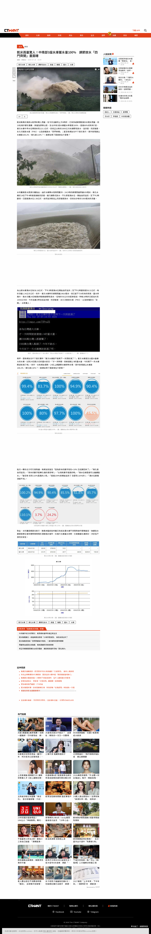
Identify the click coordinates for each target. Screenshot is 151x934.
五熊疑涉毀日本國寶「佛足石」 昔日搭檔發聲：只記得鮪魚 (30, 797)
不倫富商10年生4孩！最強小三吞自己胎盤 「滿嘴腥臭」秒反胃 (30, 840)
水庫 (71, 64)
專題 (136, 35)
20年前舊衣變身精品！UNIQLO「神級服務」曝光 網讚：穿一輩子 (30, 819)
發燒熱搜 (114, 906)
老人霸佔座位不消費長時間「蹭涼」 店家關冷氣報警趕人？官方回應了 (30, 882)
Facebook (60, 912)
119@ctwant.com (67, 700)
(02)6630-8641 (39, 700)
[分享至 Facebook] (14, 72)
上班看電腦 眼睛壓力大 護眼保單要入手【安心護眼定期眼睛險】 (30, 776)
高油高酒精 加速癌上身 (55, 838)
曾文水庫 (21, 64)
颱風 (58, 64)
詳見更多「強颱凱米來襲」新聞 (31, 628)
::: (19, 38)
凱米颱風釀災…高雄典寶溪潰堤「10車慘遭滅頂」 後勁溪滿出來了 (43, 637)
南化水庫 (31, 64)
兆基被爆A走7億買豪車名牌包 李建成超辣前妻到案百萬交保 (58, 776)
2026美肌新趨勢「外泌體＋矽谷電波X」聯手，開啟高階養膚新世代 (86, 776)
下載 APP (136, 30)
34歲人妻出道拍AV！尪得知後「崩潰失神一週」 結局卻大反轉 (86, 797)
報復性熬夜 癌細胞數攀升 (30, 691)
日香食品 (116, 112)
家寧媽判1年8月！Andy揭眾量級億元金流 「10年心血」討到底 (57, 819)
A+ (20, 116)
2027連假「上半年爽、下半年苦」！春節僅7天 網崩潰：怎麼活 (86, 882)
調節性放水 (42, 64)
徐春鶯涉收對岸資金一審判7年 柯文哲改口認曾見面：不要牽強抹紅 (30, 755)
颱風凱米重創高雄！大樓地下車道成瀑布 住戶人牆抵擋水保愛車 (45, 678)
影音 (125, 35)
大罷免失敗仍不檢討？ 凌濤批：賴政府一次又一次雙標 (58, 734)
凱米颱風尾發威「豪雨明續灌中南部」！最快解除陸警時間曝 (41, 641)
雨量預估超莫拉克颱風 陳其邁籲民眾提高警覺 (36, 645)
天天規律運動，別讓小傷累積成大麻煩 (86, 734)
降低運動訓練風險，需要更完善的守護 (30, 861)
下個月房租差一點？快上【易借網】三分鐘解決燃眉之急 (86, 861)
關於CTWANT (53, 906)
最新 (27, 35)
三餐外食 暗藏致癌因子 (55, 754)
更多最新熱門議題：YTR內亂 (32, 684)
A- (25, 116)
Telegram (94, 912)
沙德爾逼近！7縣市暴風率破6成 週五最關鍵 (86, 755)
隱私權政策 (47, 931)
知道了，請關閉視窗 (140, 926)
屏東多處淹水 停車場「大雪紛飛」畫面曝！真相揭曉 (41, 681)
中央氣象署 (125, 116)
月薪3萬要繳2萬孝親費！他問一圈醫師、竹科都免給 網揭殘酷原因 (31, 734)
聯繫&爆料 (73, 906)
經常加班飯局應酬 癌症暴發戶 (58, 796)
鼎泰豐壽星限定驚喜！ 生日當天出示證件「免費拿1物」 (86, 840)
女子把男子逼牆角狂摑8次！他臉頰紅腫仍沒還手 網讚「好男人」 (57, 882)
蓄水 (65, 64)
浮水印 (107, 116)
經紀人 (107, 112)
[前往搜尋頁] (145, 30)
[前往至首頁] (11, 30)
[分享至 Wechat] (14, 76)
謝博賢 (125, 112)
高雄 (51, 64)
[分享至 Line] (14, 69)
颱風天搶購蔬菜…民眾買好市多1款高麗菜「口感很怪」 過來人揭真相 (47, 671)
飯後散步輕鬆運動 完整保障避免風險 (86, 819)
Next (14, 80)
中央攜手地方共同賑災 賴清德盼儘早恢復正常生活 (38, 633)
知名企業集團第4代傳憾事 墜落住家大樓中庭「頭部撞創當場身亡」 (47, 674)
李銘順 (115, 116)
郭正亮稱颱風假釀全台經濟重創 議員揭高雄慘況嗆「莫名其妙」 (43, 648)
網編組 (23, 60)
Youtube (77, 912)
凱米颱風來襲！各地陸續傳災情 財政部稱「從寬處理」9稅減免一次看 (48, 687)
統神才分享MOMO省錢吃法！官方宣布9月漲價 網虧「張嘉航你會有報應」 (58, 861)
